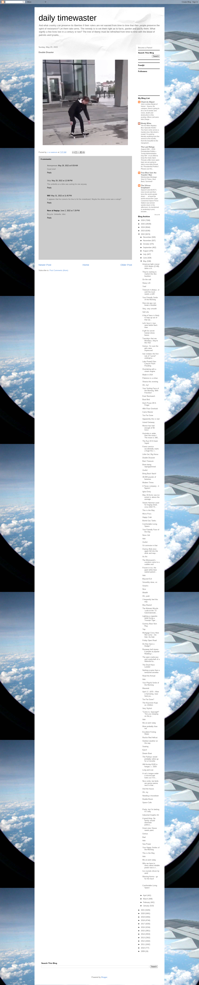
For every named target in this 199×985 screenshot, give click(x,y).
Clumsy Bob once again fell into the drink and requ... (150, 551)
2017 (143, 924)
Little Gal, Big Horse (150, 454)
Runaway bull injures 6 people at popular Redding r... (150, 651)
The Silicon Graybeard (146, 186)
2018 (143, 920)
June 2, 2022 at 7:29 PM (70, 211)
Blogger (104, 977)
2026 (143, 220)
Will (48, 196)
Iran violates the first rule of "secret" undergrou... (150, 356)
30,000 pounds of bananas (149, 478)
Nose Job (146, 535)
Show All (157, 214)
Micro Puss (146, 514)
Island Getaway (148, 422)
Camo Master (147, 412)
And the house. (148, 789)
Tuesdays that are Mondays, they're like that (150, 340)
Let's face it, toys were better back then (149, 325)
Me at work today (149, 723)
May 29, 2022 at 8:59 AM (68, 166)
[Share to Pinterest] (83, 152)
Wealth (145, 593)
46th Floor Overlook (150, 409)
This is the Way (148, 510)
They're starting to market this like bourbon (149, 274)
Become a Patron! (145, 48)
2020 (143, 913)
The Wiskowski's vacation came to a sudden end (150, 562)
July (145, 254)
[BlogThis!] (76, 152)
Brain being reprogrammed (149, 466)
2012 (143, 941)
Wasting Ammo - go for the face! (150, 878)
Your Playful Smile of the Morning (150, 684)
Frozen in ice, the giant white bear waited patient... (149, 570)
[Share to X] (78, 152)
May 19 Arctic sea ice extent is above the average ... (150, 497)
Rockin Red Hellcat (149, 738)
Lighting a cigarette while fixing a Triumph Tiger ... (149, 618)
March (146, 899)
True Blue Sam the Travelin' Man (148, 174)
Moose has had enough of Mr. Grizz (148, 428)
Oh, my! (145, 385)
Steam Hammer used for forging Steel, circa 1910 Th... (150, 505)
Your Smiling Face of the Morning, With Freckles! (150, 390)
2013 (143, 938)
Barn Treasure (148, 461)
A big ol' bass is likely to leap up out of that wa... (150, 317)
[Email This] (73, 152)
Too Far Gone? (148, 699)
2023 (143, 231)
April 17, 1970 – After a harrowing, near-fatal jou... (150, 694)
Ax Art (144, 557)
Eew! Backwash (148, 396)
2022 (143, 234)
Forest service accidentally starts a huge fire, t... (150, 449)
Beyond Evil (147, 579)
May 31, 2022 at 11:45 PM (61, 196)
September (147, 247)
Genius (145, 834)
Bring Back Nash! (149, 474)
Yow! (144, 286)
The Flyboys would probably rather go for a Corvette (150, 759)
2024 (143, 227)
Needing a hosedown (150, 796)
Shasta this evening (150, 382)
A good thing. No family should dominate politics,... (148, 821)
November (147, 241)
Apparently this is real (150, 419)
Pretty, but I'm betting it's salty (150, 810)
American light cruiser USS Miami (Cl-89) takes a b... (150, 266)
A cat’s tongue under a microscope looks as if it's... (150, 775)
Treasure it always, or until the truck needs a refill (150, 292)
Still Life (145, 312)
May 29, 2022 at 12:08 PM (62, 181)
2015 (143, 931)
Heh (144, 539)
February (147, 902)
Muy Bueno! (147, 605)
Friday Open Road (149, 640)
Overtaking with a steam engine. (149, 370)
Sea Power (146, 844)
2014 (143, 934)
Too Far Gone (147, 415)
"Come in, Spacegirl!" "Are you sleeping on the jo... (150, 714)
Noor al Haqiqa (53, 211)
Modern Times (148, 483)
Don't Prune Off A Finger (149, 404)
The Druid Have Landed (148, 666)
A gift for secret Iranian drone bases (148, 333)
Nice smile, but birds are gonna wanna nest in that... (150, 783)
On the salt (146, 279)
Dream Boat (147, 753)
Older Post (126, 265)
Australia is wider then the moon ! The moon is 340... (150, 435)
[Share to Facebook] (81, 152)
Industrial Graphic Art (150, 815)
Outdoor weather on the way (150, 742)
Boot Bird (146, 400)
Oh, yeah (146, 596)
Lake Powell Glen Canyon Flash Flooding (149, 364)
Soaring (145, 746)
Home (86, 265)
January (146, 906)
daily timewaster (68, 17)
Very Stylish (147, 708)
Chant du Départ (147, 102)
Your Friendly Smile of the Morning (150, 299)
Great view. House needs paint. (149, 829)
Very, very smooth (149, 309)
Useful (144, 470)
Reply (49, 173)
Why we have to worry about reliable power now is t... (151, 865)
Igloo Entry (146, 492)
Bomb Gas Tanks (149, 521)
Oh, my (145, 792)
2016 (143, 927)
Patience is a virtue (150, 378)
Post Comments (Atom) (59, 270)
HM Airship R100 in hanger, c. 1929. (149, 765)
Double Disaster (148, 458)
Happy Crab (147, 517)
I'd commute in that (149, 545)
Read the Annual (148, 676)
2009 (143, 951)
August (146, 251)
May (145, 261)
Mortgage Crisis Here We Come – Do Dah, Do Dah (150, 635)
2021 (143, 910)
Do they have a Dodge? (148, 645)
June (145, 258)
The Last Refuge (147, 147)
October (146, 244)
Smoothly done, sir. (150, 582)
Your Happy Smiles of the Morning (150, 849)
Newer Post (45, 265)
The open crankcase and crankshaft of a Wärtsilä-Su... (151, 659)
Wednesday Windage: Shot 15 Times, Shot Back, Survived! (149, 179)
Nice (144, 589)
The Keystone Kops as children (150, 704)
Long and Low (147, 770)
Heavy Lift (146, 283)
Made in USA (147, 375)
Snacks (145, 586)
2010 (143, 948)
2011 (143, 944)
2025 (143, 224)
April (145, 895)
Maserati (145, 688)
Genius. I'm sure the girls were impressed (150, 348)
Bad (144, 837)
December (147, 237)
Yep (143, 629)
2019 (143, 917)
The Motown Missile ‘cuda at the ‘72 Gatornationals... (150, 610)
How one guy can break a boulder (149, 304)
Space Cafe (147, 802)
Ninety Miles (146, 123)
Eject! (144, 750)
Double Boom (147, 799)
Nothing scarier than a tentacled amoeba (151, 671)
